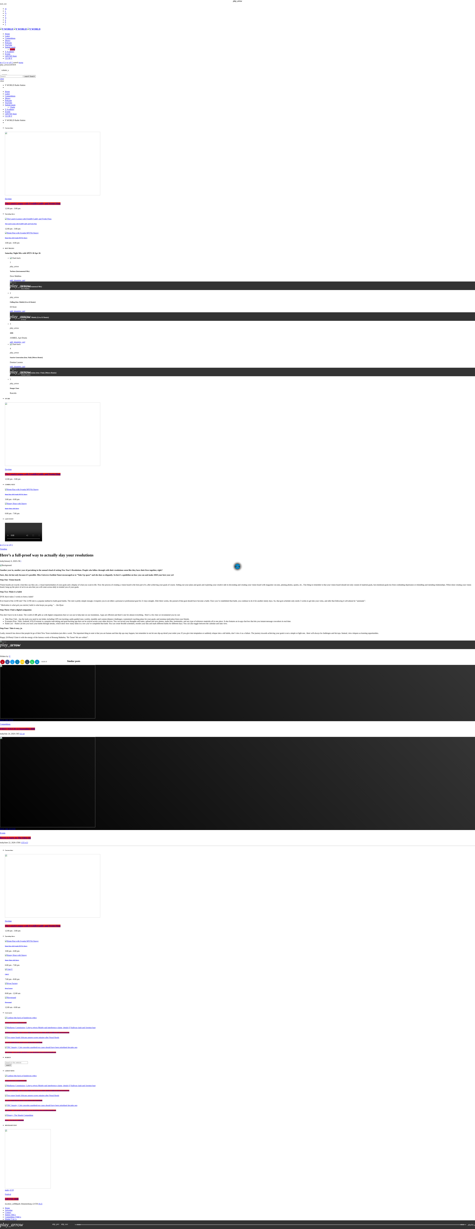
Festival (8, 1194)
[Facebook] (5, 22)
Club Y (7, 974)
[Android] (5, 24)
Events (2, 833)
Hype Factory (9, 988)
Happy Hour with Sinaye (12, 960)
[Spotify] (5, 15)
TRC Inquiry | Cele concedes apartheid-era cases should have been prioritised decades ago (30, 1052)
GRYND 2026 (12, 1199)
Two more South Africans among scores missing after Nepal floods (23, 1042)
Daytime (8, 199)
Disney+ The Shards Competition (14, 1120)
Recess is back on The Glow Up (15, 838)
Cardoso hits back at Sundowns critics (16, 1022)
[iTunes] (5, 18)
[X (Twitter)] (5, 11)
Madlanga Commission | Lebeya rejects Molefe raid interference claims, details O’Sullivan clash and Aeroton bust (37, 1032)
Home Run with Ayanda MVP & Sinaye (16, 238)
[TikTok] (5, 13)
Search (29, 76)
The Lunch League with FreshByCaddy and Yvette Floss (32, 203)
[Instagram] (5, 20)
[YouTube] (5, 9)
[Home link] (20, 29)
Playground (8, 1002)
